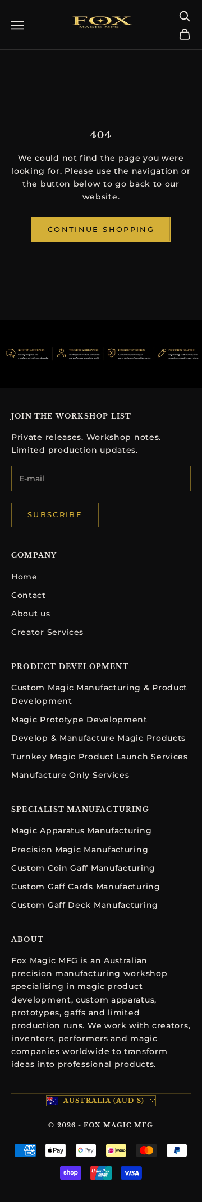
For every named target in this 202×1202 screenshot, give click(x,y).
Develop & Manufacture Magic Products (98, 738)
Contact (28, 595)
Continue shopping (101, 229)
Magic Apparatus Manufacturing (81, 830)
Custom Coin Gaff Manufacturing (83, 868)
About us (30, 614)
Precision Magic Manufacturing (79, 849)
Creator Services (47, 632)
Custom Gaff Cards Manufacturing (85, 886)
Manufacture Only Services (70, 775)
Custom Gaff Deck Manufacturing (84, 905)
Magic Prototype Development (79, 719)
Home (24, 577)
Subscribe (54, 514)
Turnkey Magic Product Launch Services (99, 756)
